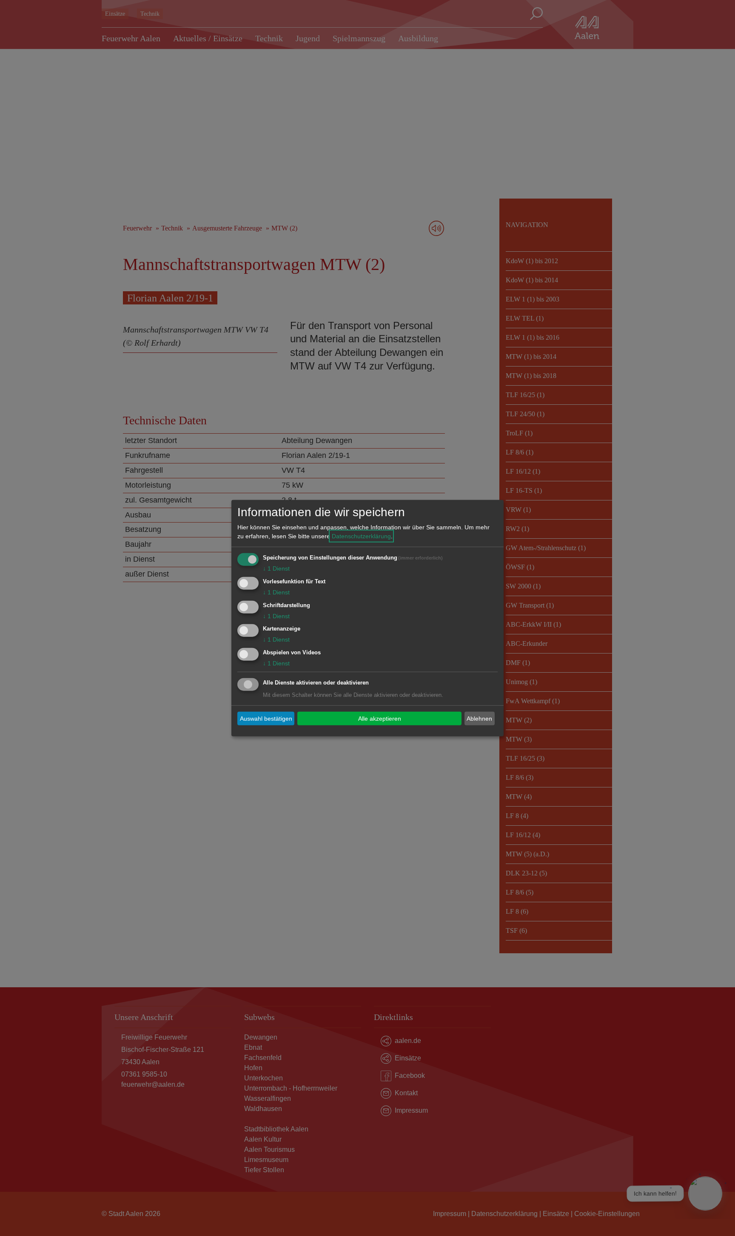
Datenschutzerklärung (361, 536)
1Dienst (276, 568)
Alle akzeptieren (379, 718)
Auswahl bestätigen (266, 718)
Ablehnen (479, 718)
